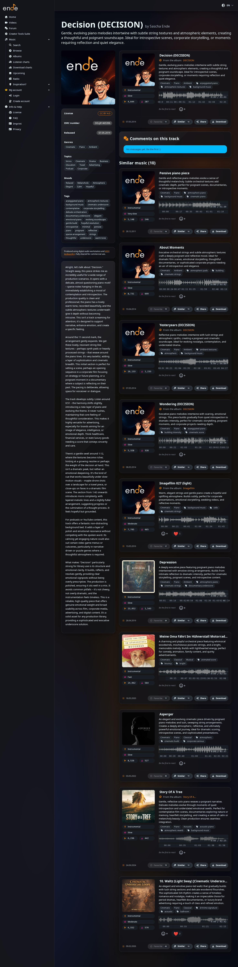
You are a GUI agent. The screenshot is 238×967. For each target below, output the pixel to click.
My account (15, 90)
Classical (178, 660)
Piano (82, 147)
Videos (13, 22)
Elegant (69, 187)
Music (12, 39)
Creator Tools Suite (19, 34)
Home (12, 17)
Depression (167, 562)
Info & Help (15, 107)
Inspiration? (19, 84)
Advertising (94, 165)
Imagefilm (189, 488)
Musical (189, 660)
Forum (13, 28)
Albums (17, 56)
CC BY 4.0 (105, 113)
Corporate (82, 169)
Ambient (93, 147)
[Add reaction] (182, 109)
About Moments (171, 247)
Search (17, 45)
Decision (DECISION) (174, 55)
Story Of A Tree (170, 791)
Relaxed (69, 183)
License (17, 112)
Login (16, 95)
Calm (79, 187)
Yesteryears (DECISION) (177, 324)
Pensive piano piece (174, 173)
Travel (82, 165)
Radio (16, 79)
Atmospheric (99, 183)
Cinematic (70, 147)
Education (70, 165)
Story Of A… (189, 797)
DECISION (188, 60)
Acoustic (188, 827)
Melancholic (83, 183)
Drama (92, 161)
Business (104, 161)
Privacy (17, 129)
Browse (17, 50)
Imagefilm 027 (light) (175, 483)
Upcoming (19, 73)
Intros (69, 161)
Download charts (22, 67)
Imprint (17, 123)
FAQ (15, 118)
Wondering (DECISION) (176, 404)
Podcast (70, 169)
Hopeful (90, 187)
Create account (21, 101)
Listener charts (21, 62)
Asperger (166, 714)
